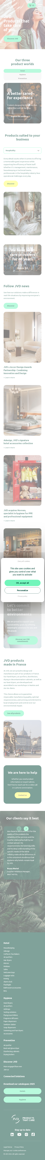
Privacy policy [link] (22, 596)
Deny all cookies (24, 561)
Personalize (22, 590)
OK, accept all (22, 583)
